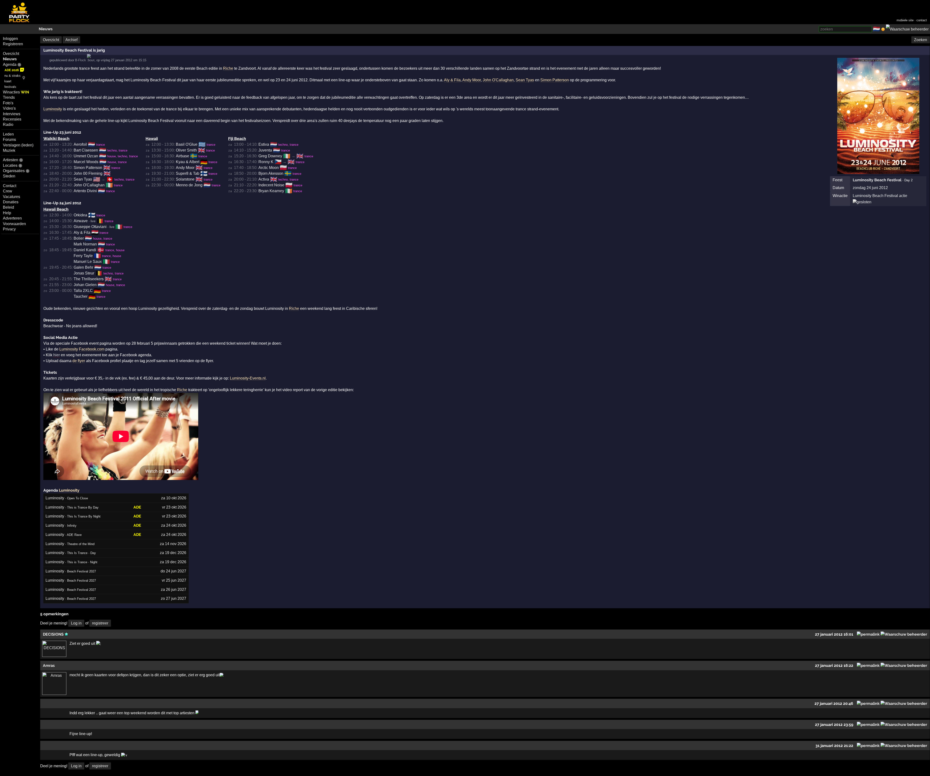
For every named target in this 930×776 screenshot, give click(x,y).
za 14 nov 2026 (173, 544)
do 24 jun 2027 (173, 571)
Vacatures (11, 197)
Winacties (16, 92)
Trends (9, 97)
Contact (9, 186)
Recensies (12, 119)
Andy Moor (471, 80)
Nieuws (46, 29)
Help (7, 213)
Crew (7, 191)
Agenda (9, 64)
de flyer (78, 361)
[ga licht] (883, 29)
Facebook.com (91, 349)
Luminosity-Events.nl (248, 378)
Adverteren (12, 218)
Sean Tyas (525, 80)
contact (921, 20)
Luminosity (52, 109)
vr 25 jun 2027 (174, 580)
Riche (228, 68)
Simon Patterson (554, 80)
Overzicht (11, 54)
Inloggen (10, 39)
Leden (8, 134)
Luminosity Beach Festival (877, 180)
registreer (100, 623)
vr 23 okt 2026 (174, 507)
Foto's (8, 103)
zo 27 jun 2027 (173, 598)
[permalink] (868, 634)
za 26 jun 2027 (173, 589)
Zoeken (920, 40)
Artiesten (10, 160)
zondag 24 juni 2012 (870, 188)
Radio (8, 124)
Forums (9, 139)
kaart (7, 81)
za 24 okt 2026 (173, 525)
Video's (9, 108)
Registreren (13, 44)
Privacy (9, 229)
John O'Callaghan (498, 80)
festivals (10, 87)
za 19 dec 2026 (173, 553)
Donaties (10, 202)
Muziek (9, 150)
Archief (71, 40)
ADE (137, 507)
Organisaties (14, 171)
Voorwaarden (14, 224)
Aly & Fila (452, 80)
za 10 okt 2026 (173, 498)
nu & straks (12, 75)
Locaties (10, 165)
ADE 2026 (12, 70)
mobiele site (905, 20)
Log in (76, 623)
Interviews (11, 114)
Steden (9, 176)
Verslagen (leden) (18, 145)
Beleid (8, 207)
